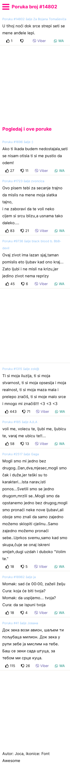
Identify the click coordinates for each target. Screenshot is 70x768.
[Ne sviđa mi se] (22, 41)
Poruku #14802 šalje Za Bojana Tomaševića (34, 19)
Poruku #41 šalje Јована (20, 623)
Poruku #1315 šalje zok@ (20, 369)
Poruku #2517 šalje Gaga (20, 454)
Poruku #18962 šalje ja (19, 577)
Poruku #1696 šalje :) (17, 142)
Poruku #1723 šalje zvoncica (23, 181)
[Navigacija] (5, 6)
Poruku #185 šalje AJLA (19, 422)
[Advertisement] (35, 82)
